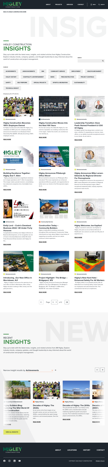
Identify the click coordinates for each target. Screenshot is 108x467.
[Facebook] (4, 461)
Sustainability (79, 83)
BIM (43, 71)
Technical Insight (12, 88)
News (52, 77)
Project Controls (87, 77)
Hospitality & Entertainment (33, 77)
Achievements (11, 71)
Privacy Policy (100, 461)
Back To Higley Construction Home (14, 12)
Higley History (11, 77)
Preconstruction (67, 77)
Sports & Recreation (60, 83)
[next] (102, 370)
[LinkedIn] (15, 461)
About (58, 450)
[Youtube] (20, 461)
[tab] (48, 4)
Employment (76, 71)
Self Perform (22, 83)
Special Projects (40, 83)
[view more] (55, 370)
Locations (72, 450)
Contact (101, 450)
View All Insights (12, 432)
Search (80, 57)
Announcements (29, 71)
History (86, 450)
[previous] (97, 370)
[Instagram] (9, 461)
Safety (8, 83)
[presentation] (12, 4)
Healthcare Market (94, 71)
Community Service (58, 71)
